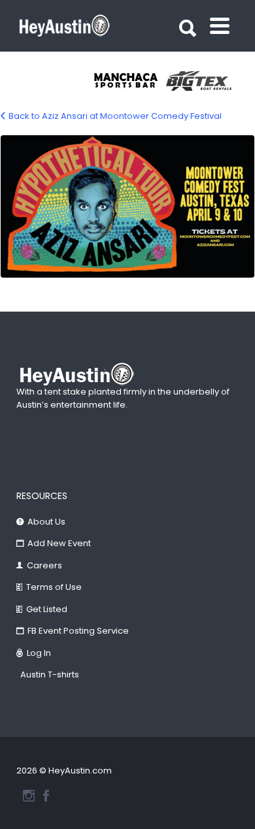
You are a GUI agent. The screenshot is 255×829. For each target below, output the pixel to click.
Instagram (29, 796)
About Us (46, 521)
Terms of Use (54, 587)
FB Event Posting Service (78, 631)
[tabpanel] (129, 81)
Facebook (46, 796)
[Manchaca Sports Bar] (129, 81)
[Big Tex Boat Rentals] (203, 81)
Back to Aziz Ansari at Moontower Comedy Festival (115, 116)
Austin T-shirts (49, 674)
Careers (44, 565)
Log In (39, 653)
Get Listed (46, 609)
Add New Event (59, 543)
